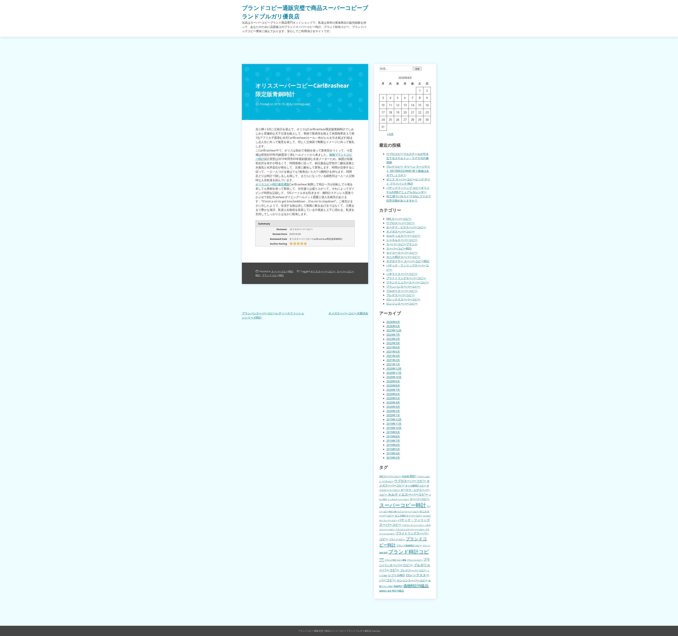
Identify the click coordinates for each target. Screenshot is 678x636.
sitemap (376, 630)
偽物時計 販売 (385, 591)
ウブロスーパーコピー (400, 223)
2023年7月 (393, 335)
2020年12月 (394, 369)
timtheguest (301, 104)
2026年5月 (393, 326)
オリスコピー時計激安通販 (272, 184)
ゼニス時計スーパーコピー (403, 257)
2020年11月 (394, 373)
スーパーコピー (420, 499)
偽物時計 (398, 586)
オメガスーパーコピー (400, 231)
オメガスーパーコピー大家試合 (348, 313)
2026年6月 (393, 322)
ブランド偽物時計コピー (409, 545)
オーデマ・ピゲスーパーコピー (406, 227)
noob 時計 (409, 476)
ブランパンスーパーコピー (403, 287)
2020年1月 (393, 415)
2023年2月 (393, 339)
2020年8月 (393, 386)
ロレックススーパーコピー (403, 299)
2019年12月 (394, 419)
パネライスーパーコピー (401, 274)
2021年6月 (393, 347)
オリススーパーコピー (323, 271)
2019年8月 (393, 436)
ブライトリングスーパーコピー (406, 278)
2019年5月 (393, 449)
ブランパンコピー (415, 560)
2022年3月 (393, 343)
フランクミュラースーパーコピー (407, 282)
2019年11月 (394, 424)
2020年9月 (393, 381)
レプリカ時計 (396, 575)
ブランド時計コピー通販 (395, 560)
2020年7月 (393, 390)
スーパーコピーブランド (401, 244)
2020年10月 (394, 377)
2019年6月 (393, 445)
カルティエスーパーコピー (403, 236)
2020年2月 (393, 411)
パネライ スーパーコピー (413, 525)
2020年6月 (393, 394)
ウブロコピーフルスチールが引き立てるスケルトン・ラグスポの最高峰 (407, 158)
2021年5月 (393, 352)
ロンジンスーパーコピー (401, 304)
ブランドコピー (397, 539)
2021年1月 (393, 364)
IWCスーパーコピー (398, 219)
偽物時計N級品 (416, 585)
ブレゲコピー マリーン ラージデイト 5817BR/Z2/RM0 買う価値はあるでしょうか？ (408, 171)
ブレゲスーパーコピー (400, 295)
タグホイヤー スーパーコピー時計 (407, 261)
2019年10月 (394, 428)
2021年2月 (393, 360)
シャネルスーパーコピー (401, 240)
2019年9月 (393, 432)
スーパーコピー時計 (282, 271)
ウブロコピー (388, 481)
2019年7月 (393, 441)
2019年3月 (393, 458)
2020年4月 (393, 403)
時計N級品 (398, 590)
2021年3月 (393, 356)
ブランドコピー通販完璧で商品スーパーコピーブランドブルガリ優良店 (334, 630)
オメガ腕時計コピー (415, 485)
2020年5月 (393, 398)
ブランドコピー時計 (273, 275)
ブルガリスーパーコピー (401, 291)
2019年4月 (393, 453)
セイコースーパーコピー (401, 253)
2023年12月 (394, 330)
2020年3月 (393, 407)
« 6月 (390, 134)
